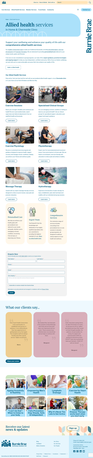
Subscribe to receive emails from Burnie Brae (21, 285)
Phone (9, 264)
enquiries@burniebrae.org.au (84, 442)
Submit (11, 292)
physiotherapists (53, 49)
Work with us (51, 2)
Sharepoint (45, 456)
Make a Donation (40, 446)
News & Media (43, 2)
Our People (57, 446)
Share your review (13, 361)
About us (36, 2)
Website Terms (47, 453)
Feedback (38, 443)
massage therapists (21, 52)
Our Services (57, 443)
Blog (37, 441)
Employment (63, 453)
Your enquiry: (11, 275)
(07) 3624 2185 (23, 256)
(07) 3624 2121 (80, 440)
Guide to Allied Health (13, 67)
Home (7, 19)
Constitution (55, 453)
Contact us (86, 10)
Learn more (11, 120)
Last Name (40, 259)
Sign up (73, 428)
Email (9, 270)
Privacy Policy (39, 453)
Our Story (56, 441)
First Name (11, 259)
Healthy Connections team (15, 49)
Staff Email (38, 456)
